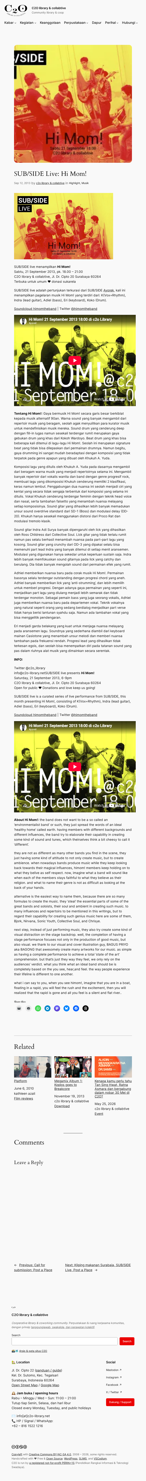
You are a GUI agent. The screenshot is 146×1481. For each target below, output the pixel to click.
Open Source (54, 1458)
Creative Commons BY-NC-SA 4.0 (50, 1454)
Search (16, 1335)
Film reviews (23, 1098)
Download (62, 1106)
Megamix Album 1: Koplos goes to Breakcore (68, 1085)
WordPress (70, 1458)
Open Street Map (25, 1385)
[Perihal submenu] (117, 23)
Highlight (74, 183)
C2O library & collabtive (49, 8)
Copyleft (17, 1454)
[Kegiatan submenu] (35, 23)
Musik (85, 183)
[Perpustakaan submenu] (87, 23)
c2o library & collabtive (50, 183)
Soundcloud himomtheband (35, 309)
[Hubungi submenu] (137, 23)
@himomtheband (84, 309)
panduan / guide (48, 1370)
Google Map (50, 1385)
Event (99, 1114)
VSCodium (100, 1458)
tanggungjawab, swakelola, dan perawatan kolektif (62, 1327)
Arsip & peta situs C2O (33, 1350)
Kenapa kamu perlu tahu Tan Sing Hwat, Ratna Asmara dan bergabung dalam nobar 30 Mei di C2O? (113, 1088)
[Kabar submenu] (15, 23)
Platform (20, 1081)
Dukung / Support (120, 1402)
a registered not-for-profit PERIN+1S (52, 1462)
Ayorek (108, 290)
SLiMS (83, 1458)
